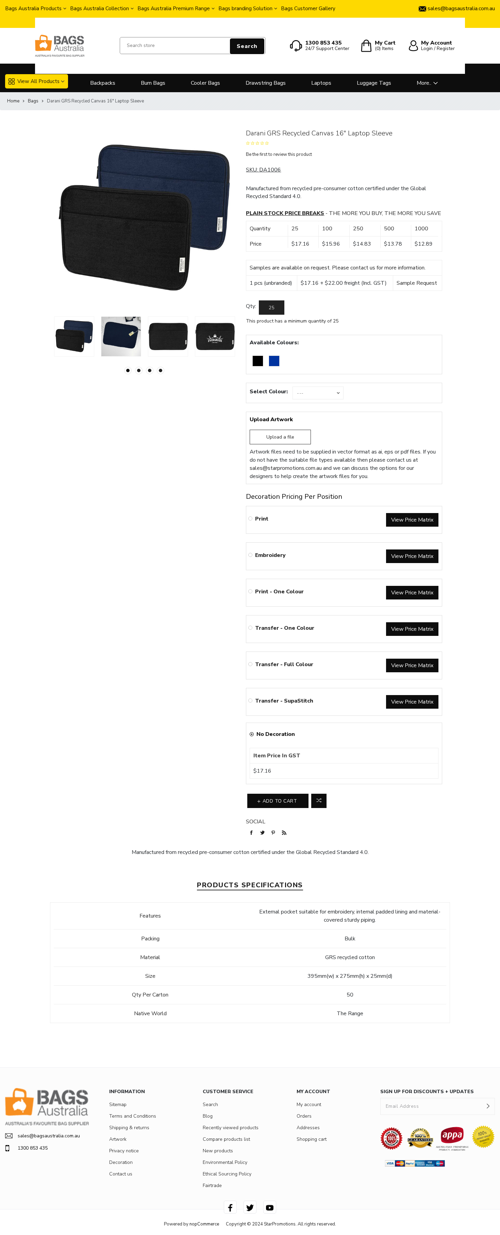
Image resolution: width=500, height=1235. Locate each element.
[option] (74, 336)
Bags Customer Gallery (308, 8)
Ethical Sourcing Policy (227, 1174)
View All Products (38, 81)
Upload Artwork (271, 419)
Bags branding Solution (245, 8)
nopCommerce (204, 1224)
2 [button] (138, 370)
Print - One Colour (279, 591)
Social (255, 821)
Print (261, 519)
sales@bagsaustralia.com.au (49, 1136)
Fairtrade (212, 1185)
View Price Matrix (412, 520)
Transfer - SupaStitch (284, 701)
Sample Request (417, 283)
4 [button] (160, 370)
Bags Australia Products (33, 8)
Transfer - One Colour (284, 628)
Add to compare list (319, 801)
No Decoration (275, 734)
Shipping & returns (129, 1127)
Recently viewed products (231, 1127)
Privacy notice (124, 1151)
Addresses (308, 1127)
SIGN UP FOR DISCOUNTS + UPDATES (427, 1091)
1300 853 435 (33, 1148)
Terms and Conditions (132, 1116)
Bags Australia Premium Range (173, 8)
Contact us (120, 1174)
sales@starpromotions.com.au (286, 468)
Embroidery (270, 555)
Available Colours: (274, 342)
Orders (304, 1116)
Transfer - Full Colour (284, 664)
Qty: (251, 306)
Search (247, 46)
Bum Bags (153, 83)
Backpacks (102, 83)
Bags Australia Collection (99, 8)
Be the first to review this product (279, 154)
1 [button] (127, 370)
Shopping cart (312, 1139)
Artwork (118, 1139)
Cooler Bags (205, 83)
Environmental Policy (225, 1162)
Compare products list (226, 1139)
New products (218, 1151)
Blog (208, 1116)
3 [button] (149, 370)
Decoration (121, 1162)
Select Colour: (269, 391)
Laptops (321, 83)
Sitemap (118, 1104)
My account (309, 1104)
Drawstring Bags (266, 83)
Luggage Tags (374, 83)
